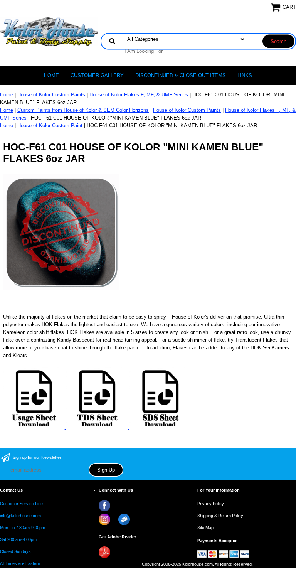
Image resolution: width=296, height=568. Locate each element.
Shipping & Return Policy (220, 515)
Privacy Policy (210, 503)
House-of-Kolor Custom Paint (49, 125)
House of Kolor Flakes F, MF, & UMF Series (138, 95)
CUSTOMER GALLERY (97, 75)
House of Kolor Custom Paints (51, 95)
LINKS (244, 75)
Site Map (205, 527)
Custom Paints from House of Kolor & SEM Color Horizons (83, 110)
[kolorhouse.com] (49, 31)
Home (51, 75)
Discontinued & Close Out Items (180, 75)
